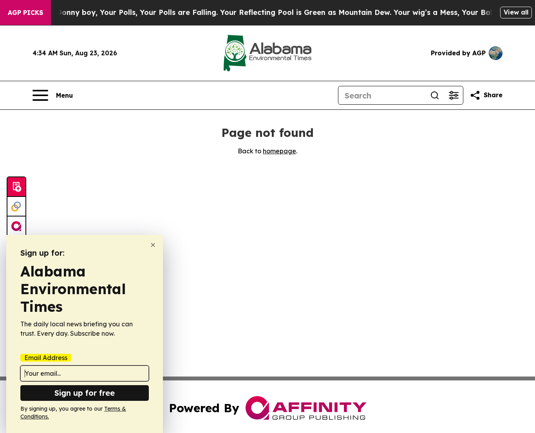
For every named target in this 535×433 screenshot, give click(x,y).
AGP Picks (25, 12)
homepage (279, 151)
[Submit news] (16, 187)
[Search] (434, 95)
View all (516, 12)
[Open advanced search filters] (453, 95)
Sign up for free (84, 393)
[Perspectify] (16, 206)
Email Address (45, 358)
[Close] (153, 245)
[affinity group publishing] (16, 226)
